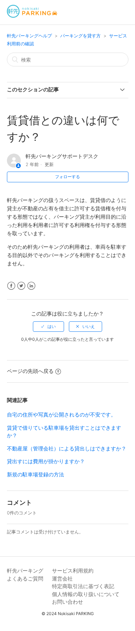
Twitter (21, 286)
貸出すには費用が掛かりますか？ (46, 461)
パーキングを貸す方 (80, 35)
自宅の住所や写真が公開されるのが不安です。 (61, 414)
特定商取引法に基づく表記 (83, 586)
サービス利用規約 (72, 570)
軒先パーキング (25, 570)
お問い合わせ (67, 601)
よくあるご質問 (25, 578)
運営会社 (62, 578)
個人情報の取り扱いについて (85, 594)
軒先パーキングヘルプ (29, 35)
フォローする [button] (67, 176)
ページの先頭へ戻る (30, 371)
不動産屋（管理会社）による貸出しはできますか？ (66, 448)
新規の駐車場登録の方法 (35, 474)
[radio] (48, 326)
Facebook (11, 286)
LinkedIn (31, 286)
